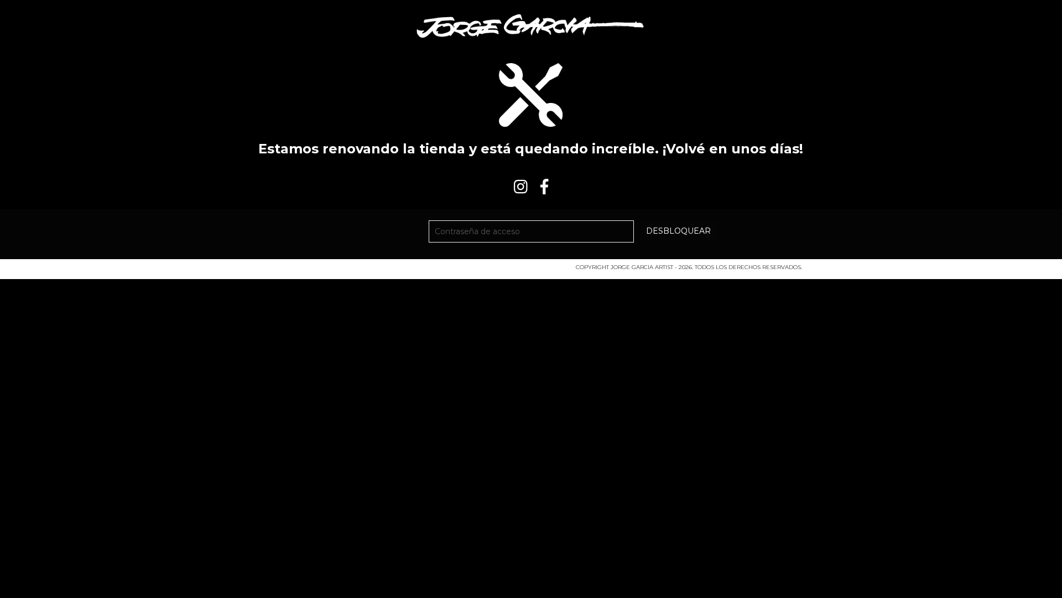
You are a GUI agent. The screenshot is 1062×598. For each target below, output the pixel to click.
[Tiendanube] (308, 270)
